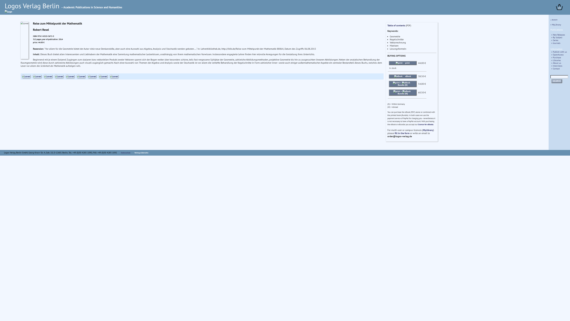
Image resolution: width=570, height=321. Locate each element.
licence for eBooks (425, 124)
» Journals (555, 43)
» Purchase (556, 57)
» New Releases (558, 34)
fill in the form (402, 133)
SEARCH (557, 81)
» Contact (555, 68)
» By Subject (556, 37)
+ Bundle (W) (403, 92)
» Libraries (556, 60)
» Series (554, 40)
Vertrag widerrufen (141, 153)
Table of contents (396, 25)
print (407, 63)
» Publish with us (559, 51)
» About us (556, 63)
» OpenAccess (557, 54)
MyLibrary (428, 130)
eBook (408, 76)
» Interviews (556, 65)
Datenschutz (125, 153)
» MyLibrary (555, 24)
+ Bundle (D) (402, 84)
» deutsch (554, 20)
